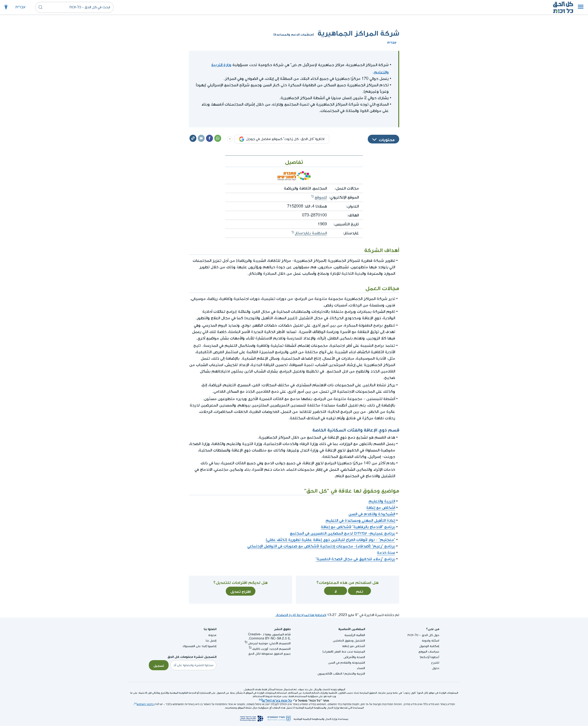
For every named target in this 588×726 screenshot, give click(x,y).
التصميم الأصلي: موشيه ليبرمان (269, 643)
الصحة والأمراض (354, 657)
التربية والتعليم (382, 501)
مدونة (212, 635)
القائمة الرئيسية (355, 635)
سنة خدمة (386, 552)
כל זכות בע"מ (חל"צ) (277, 700)
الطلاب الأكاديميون (329, 673)
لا (335, 591)
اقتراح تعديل (240, 591)
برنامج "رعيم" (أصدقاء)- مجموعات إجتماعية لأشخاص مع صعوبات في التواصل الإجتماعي (321, 546)
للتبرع (435, 662)
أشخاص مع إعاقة (380, 507)
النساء (361, 668)
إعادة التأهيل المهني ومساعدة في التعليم (360, 520)
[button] (580, 7)
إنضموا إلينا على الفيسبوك (199, 646)
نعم (359, 591)
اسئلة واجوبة (430, 640)
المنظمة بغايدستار (311, 233)
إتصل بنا (211, 640)
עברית (20, 7)
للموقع (321, 197)
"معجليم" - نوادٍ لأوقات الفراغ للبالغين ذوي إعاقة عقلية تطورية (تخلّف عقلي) (330, 540)
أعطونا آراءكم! (429, 657)
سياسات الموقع (428, 651)
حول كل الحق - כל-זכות (423, 635)
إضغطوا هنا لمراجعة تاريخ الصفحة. (300, 615)
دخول (435, 668)
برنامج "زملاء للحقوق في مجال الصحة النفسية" (355, 559)
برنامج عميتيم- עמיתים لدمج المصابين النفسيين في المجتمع (342, 533)
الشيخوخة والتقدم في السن (371, 514)
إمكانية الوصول (429, 646)
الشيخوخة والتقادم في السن (346, 662)
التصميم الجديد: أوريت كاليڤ (271, 648)
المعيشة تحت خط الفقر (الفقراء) (343, 651)
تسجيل (158, 665)
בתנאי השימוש (145, 704)
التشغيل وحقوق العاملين (349, 640)
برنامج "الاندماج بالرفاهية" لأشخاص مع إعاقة (358, 527)
